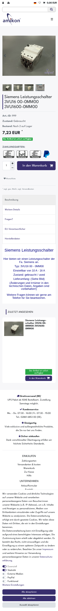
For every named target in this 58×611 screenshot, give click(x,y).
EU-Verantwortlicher (15, 229)
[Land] (35, 3)
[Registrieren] (9, 3)
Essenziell (12, 566)
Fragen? (9, 219)
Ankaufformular (29, 486)
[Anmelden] (3, 3)
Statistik (12, 570)
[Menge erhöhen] (12, 163)
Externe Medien (15, 574)
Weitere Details (12, 210)
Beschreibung (11, 200)
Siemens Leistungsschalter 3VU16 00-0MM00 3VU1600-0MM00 (35, 324)
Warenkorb (29, 468)
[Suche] (51, 9)
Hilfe (29, 476)
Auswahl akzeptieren (29, 605)
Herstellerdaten (12, 239)
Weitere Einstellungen (13, 585)
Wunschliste (11, 179)
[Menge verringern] (12, 168)
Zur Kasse (29, 472)
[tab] (29, 200)
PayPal (11, 577)
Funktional (13, 581)
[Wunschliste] (39, 3)
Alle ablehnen (29, 598)
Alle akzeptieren (29, 592)
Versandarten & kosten (29, 464)
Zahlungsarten (29, 461)
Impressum (47, 549)
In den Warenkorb (35, 165)
